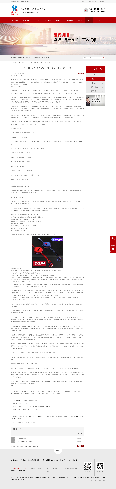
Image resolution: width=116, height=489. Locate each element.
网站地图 (102, 1)
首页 (19, 62)
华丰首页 (16, 20)
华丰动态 (93, 83)
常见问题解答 (94, 91)
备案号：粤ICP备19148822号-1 (19, 477)
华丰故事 (98, 20)
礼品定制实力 (70, 20)
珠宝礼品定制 (29, 57)
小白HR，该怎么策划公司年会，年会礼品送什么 (40, 62)
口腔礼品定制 (21, 57)
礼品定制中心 (59, 20)
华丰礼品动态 (20, 446)
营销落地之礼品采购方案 (22, 438)
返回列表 (81, 73)
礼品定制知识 (27, 446)
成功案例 (80, 20)
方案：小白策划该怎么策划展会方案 (25, 441)
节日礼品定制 (37, 20)
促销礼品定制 (26, 20)
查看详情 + (78, 438)
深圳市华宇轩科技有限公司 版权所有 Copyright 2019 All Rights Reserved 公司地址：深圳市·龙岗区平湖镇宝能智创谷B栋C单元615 (68, 477)
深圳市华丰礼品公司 (19, 469)
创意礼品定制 (48, 20)
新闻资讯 (89, 20)
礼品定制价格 (35, 446)
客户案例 (92, 74)
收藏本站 (84, 1)
